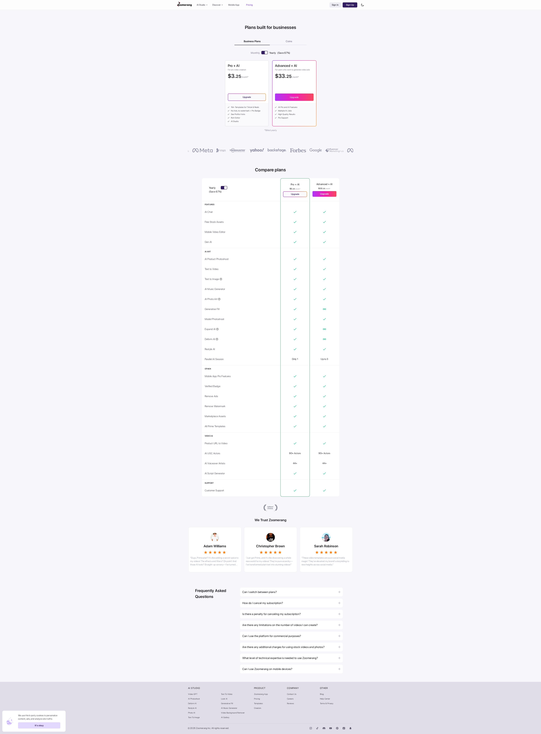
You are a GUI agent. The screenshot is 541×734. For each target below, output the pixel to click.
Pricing (249, 5)
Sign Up (350, 5)
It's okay (39, 725)
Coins (289, 41)
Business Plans (252, 41)
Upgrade (294, 97)
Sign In (335, 5)
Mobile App (233, 5)
